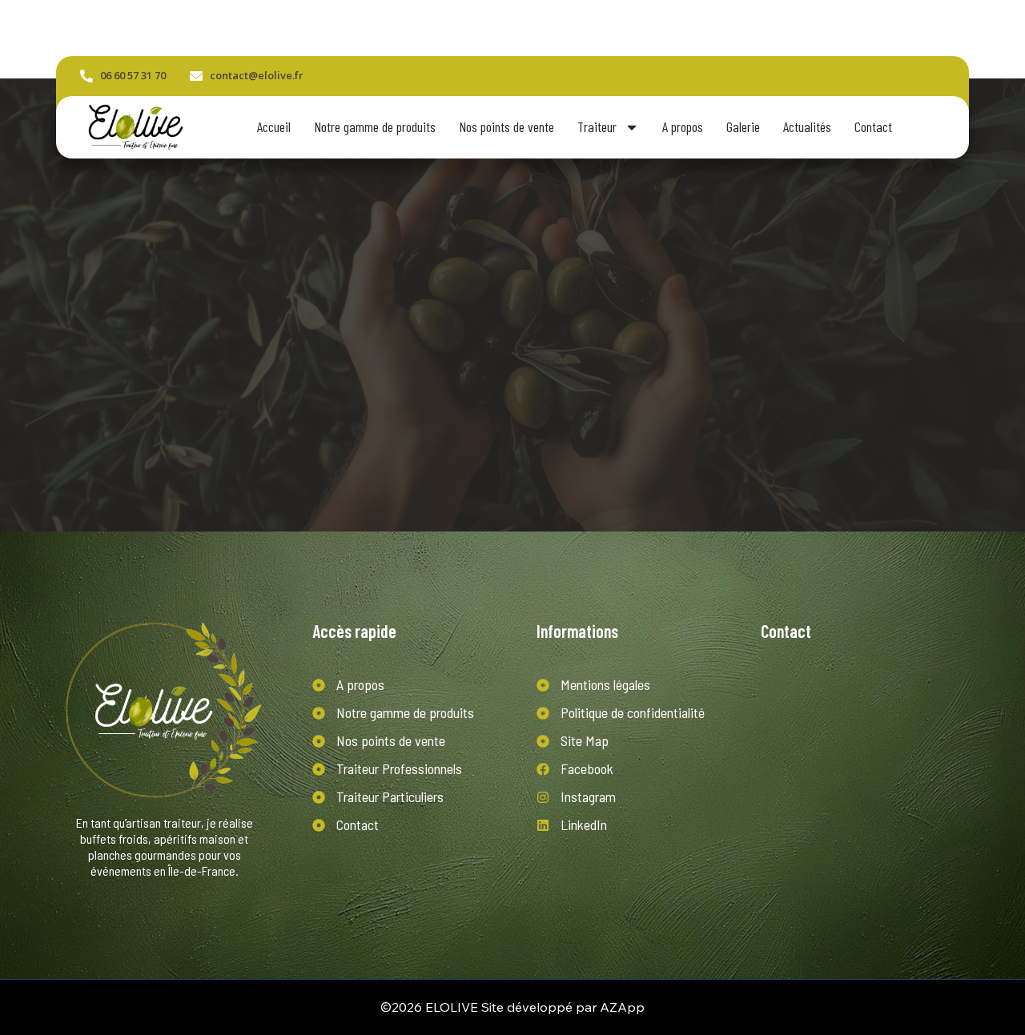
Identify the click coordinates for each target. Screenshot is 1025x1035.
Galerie (743, 126)
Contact (873, 126)
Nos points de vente (506, 126)
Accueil (274, 126)
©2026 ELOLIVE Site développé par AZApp (512, 1007)
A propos (682, 126)
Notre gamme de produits (375, 126)
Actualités (807, 126)
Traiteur (597, 126)
